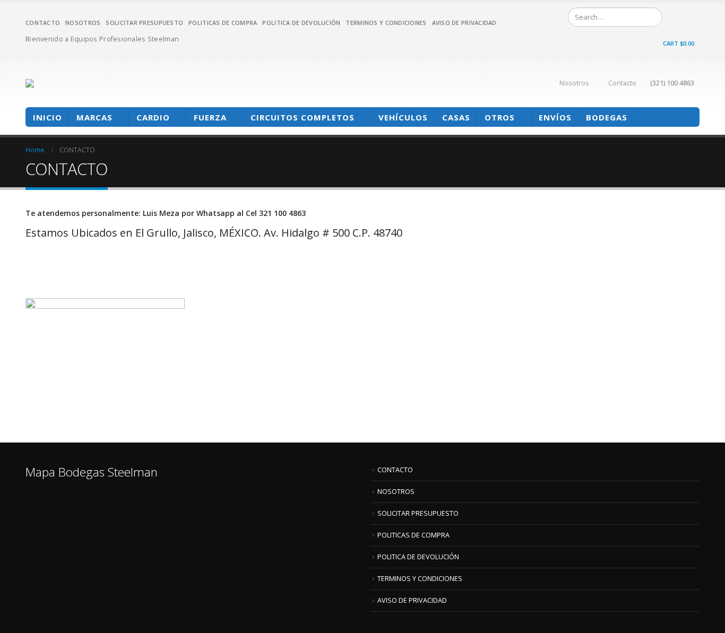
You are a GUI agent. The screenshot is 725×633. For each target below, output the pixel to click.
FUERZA (210, 117)
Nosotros (574, 83)
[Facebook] (676, 16)
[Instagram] (692, 16)
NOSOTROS (82, 23)
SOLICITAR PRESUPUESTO (144, 23)
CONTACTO (42, 23)
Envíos (555, 117)
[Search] (652, 17)
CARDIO (153, 117)
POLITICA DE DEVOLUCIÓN (301, 23)
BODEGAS (606, 117)
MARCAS (94, 117)
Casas (456, 117)
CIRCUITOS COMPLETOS (303, 117)
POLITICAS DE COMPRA (222, 23)
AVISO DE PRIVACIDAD (464, 23)
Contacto (622, 83)
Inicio (47, 117)
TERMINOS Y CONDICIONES (386, 23)
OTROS (500, 117)
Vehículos (403, 117)
